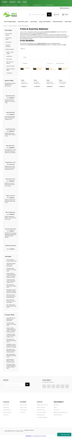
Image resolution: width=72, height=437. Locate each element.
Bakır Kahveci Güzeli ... (11, 179)
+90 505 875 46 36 (24, 5)
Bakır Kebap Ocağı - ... (10, 145)
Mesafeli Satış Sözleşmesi (42, 404)
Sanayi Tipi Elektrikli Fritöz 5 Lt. (24, 82)
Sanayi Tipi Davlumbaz (8, 45)
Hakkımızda (12, 2)
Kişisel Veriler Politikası (42, 412)
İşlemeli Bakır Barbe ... (11, 95)
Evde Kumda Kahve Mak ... (10, 229)
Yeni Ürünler (22, 412)
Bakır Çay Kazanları (7, 412)
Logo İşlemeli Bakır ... (10, 112)
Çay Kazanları (9, 42)
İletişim (24, 2)
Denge (22, 80)
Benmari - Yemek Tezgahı (10, 52)
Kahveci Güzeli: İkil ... (10, 195)
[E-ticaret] (36, 436)
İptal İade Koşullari (41, 409)
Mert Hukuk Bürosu (41, 414)
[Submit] (27, 384)
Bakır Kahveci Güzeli (8, 38)
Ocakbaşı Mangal (6, 409)
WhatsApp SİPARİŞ (65, 434)
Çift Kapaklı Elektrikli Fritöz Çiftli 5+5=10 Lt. (37, 82)
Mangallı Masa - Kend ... (10, 162)
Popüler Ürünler (23, 407)
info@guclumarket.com (63, 412)
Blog (19, 2)
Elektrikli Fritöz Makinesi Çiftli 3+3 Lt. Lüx (50, 82)
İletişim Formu (57, 409)
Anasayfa (5, 2)
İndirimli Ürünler (23, 409)
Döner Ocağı (9, 59)
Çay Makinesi (9, 56)
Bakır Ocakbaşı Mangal (9, 34)
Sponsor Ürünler (23, 404)
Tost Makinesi (9, 73)
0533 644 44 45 (59, 414)
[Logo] (10, 14)
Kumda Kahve (6, 407)
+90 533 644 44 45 (37, 5)
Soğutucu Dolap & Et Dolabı (10, 69)
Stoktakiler (25, 63)
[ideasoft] (28, 436)
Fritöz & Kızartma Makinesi (23, 25)
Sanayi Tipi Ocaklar (10, 66)
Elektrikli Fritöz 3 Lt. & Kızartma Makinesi (62, 82)
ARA (49, 14)
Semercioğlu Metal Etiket (42, 417)
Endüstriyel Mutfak (10, 49)
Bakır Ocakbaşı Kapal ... (11, 212)
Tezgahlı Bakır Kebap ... (10, 129)
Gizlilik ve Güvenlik (41, 407)
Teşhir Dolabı (6, 414)
